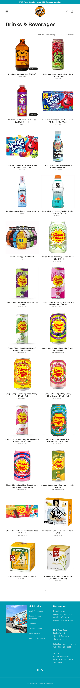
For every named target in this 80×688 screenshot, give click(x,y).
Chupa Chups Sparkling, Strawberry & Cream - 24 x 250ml (22, 441)
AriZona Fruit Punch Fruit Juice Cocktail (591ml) (22, 121)
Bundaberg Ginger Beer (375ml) (22, 74)
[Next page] (51, 590)
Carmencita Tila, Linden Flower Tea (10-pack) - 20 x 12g (58, 578)
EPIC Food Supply (36, 683)
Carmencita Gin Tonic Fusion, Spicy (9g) (57, 532)
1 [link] (28, 590)
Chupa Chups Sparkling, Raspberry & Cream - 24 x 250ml (58, 304)
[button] (6, 11)
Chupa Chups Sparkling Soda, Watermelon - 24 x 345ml (58, 441)
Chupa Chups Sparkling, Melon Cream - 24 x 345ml (57, 258)
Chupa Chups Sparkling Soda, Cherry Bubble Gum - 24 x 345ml (22, 486)
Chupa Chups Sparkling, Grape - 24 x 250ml (22, 304)
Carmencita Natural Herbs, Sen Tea (22, 576)
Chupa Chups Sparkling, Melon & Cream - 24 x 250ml (22, 349)
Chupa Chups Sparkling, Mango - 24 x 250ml (57, 486)
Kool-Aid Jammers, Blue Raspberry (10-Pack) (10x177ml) (57, 121)
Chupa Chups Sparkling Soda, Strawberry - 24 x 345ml (58, 395)
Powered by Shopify (47, 683)
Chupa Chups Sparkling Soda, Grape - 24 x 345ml (57, 349)
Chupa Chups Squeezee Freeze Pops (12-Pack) (22, 532)
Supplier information (37, 638)
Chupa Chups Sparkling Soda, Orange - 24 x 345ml (22, 395)
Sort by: (41, 35)
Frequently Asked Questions (35, 617)
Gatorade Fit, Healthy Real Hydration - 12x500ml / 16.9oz (58, 212)
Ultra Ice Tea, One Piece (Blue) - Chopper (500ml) (58, 167)
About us (32, 624)
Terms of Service (35, 628)
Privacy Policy (34, 633)
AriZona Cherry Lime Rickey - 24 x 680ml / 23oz (58, 75)
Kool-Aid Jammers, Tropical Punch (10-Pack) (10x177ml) (22, 167)
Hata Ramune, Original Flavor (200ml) (22, 211)
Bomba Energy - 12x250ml (22, 257)
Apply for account (36, 611)
